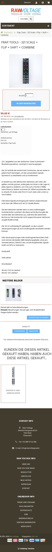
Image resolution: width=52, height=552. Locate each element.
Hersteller (26, 476)
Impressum (26, 484)
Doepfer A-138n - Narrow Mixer (13, 392)
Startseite (8, 32)
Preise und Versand (26, 502)
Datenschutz (26, 510)
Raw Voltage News (26, 468)
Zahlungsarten (26, 506)
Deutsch (27, 2)
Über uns (26, 464)
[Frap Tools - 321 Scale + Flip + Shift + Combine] (25, 70)
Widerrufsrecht (26, 518)
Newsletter (26, 472)
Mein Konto (26, 526)
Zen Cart (35, 536)
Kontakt (26, 488)
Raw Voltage (14, 536)
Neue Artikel (26, 480)
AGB (26, 514)
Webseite (44, 339)
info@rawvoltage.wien (30, 448)
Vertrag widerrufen (26, 522)
